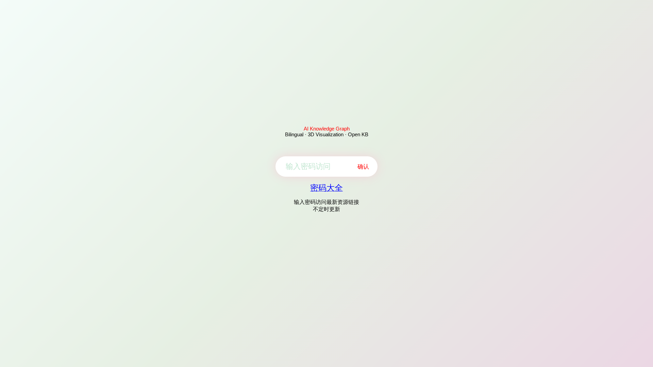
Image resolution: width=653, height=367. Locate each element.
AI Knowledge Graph (327, 129)
